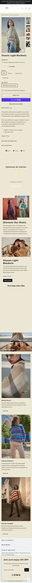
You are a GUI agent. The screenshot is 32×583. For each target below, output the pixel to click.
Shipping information (9, 141)
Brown (10, 73)
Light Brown (18, 73)
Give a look (8, 280)
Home (3, 14)
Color (4, 70)
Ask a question (7, 145)
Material (5, 82)
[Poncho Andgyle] (16, 499)
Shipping (11, 62)
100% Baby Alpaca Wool (9, 85)
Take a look (5, 410)
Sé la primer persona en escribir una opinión (16, 186)
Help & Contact (8, 540)
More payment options (16, 104)
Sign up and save (8, 550)
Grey (4, 73)
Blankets (6, 14)
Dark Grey (5, 78)
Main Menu (6, 545)
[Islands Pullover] (16, 436)
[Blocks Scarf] (16, 376)
